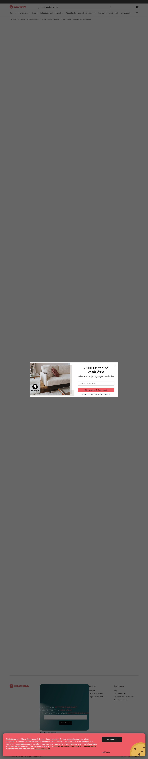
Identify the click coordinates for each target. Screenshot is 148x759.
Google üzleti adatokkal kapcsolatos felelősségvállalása (74, 746)
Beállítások (106, 752)
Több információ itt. (42, 749)
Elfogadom (112, 739)
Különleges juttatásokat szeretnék (96, 390)
